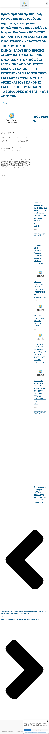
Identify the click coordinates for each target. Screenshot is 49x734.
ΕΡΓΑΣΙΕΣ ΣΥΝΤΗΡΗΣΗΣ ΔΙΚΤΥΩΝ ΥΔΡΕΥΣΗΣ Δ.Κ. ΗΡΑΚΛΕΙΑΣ (39, 321)
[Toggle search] (47, 3)
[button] (47, 721)
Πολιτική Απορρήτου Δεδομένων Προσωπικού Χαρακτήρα (38, 732)
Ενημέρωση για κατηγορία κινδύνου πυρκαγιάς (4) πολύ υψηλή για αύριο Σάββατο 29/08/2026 (40, 494)
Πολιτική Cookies (27, 732)
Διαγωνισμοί (5, 103)
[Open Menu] (1, 3)
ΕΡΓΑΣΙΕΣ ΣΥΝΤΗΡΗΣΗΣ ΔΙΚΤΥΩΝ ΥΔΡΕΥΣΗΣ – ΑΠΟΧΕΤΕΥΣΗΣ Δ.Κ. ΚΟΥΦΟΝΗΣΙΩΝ (40, 289)
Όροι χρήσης (18, 731)
